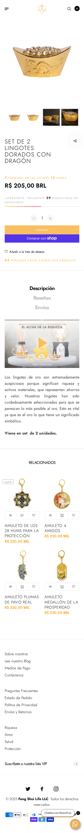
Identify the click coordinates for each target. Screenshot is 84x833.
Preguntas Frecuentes (21, 690)
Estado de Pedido (18, 697)
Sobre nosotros (16, 654)
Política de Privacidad (21, 704)
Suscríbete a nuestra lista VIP (26, 763)
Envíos (42, 307)
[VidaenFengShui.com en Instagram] (56, 789)
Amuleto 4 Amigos (55, 528)
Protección (13, 748)
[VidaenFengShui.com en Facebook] (42, 789)
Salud (9, 741)
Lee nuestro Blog (18, 661)
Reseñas (42, 298)
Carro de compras (77, 8)
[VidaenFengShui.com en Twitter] (28, 789)
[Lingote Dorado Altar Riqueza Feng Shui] (42, 343)
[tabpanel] (42, 60)
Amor (9, 734)
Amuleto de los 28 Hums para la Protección (22, 531)
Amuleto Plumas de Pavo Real (22, 599)
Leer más (22, 515)
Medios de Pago (17, 668)
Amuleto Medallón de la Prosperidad (61, 602)
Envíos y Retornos (18, 712)
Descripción (42, 288)
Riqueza (11, 727)
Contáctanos (14, 675)
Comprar (62, 515)
